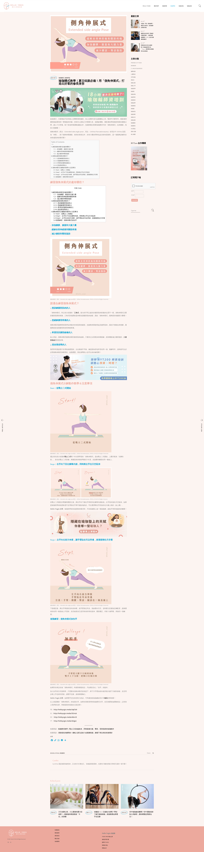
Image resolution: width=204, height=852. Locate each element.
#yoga (57, 753)
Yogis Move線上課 (107, 836)
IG (10, 842)
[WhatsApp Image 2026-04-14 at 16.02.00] (88, 524)
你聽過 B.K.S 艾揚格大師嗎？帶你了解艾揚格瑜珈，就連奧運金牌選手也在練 (106, 814)
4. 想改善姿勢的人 (61, 165)
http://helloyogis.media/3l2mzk (65, 713)
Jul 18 (143, 43)
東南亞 (132, 80)
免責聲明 (57, 841)
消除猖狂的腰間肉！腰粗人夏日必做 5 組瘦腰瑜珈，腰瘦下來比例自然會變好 (85, 733)
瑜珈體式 (61, 78)
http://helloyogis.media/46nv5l (65, 717)
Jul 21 (143, 31)
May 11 (89, 812)
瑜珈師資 (133, 100)
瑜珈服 (132, 108)
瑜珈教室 (133, 105)
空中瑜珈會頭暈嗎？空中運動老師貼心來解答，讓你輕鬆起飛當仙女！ (141, 814)
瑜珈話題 (133, 120)
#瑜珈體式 (62, 753)
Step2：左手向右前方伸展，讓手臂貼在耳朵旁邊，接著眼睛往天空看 (77, 174)
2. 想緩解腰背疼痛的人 (63, 161)
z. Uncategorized (136, 68)
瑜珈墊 (132, 91)
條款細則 (57, 833)
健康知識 (133, 71)
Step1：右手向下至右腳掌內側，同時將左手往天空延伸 (72, 172)
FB (8, 842)
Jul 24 (143, 21)
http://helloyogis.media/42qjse (65, 721)
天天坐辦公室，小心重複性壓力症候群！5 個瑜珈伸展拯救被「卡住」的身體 (70, 814)
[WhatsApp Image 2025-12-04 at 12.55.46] (88, 367)
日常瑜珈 (133, 77)
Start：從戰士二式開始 (63, 170)
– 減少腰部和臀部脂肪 (62, 154)
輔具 (106, 698)
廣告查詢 (57, 835)
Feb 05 (53, 812)
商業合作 (104, 848)
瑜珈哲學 (133, 88)
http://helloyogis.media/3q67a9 (65, 709)
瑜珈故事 (133, 103)
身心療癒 (133, 134)
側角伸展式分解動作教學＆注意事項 (64, 168)
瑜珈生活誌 (105, 845)
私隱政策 (57, 830)
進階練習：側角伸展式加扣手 (65, 177)
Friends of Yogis (136, 62)
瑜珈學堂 (67, 78)
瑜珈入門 (133, 85)
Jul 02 (53, 78)
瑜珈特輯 (133, 114)
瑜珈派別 (133, 111)
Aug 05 (124, 812)
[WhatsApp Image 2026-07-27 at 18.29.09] (88, 102)
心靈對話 (133, 74)
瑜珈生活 (133, 117)
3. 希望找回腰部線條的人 (63, 163)
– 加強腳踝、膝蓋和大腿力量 (64, 149)
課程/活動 (133, 131)
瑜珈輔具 (133, 123)
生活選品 (133, 128)
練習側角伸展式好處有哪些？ (62, 147)
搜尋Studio (105, 842)
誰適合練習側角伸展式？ (60, 156)
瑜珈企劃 (133, 83)
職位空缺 (57, 838)
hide (79, 188)
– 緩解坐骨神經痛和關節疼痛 (64, 151)
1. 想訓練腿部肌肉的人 (63, 158)
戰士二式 (68, 456)
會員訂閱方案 (105, 839)
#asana (52, 753)
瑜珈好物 (133, 94)
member (133, 65)
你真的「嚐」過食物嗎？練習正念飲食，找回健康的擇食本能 (147, 25)
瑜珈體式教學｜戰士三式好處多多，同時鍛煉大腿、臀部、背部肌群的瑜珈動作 (86, 729)
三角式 (76, 313)
